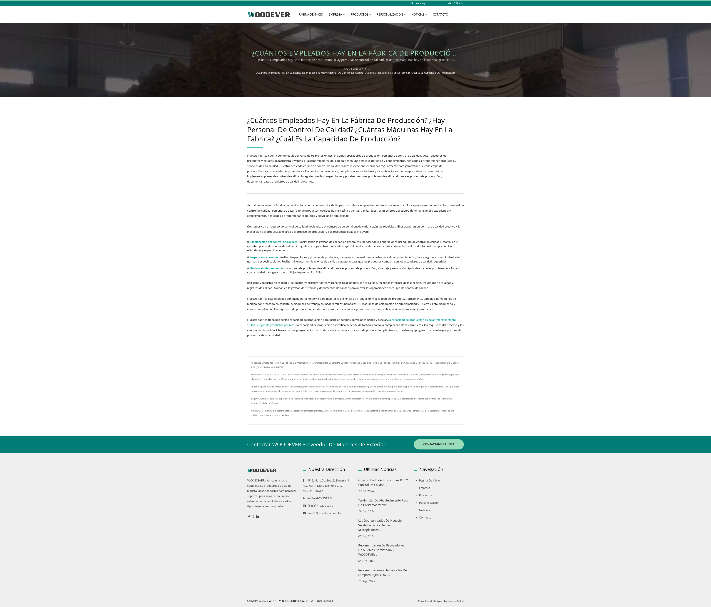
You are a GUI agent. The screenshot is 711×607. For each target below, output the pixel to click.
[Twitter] (253, 517)
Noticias (418, 14)
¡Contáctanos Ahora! (439, 444)
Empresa (336, 14)
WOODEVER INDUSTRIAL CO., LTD (290, 601)
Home (344, 69)
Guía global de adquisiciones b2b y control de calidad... (383, 482)
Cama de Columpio (354, 411)
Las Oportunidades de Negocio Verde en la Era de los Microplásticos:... (380, 525)
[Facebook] (249, 517)
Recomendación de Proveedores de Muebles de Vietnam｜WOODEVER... (381, 550)
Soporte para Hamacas (302, 411)
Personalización (390, 14)
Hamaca (318, 411)
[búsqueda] (412, 3)
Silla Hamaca (413, 411)
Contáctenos (265, 415)
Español (458, 3)
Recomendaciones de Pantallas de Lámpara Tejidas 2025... (382, 572)
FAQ (365, 69)
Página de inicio (310, 14)
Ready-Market (456, 601)
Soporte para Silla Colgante (392, 411)
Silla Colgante (371, 411)
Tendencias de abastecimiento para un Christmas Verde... (383, 502)
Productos (360, 14)
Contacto (440, 14)
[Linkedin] (257, 517)
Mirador (443, 411)
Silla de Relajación (429, 411)
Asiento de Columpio (333, 411)
